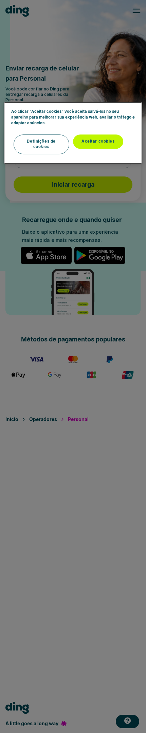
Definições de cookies (41, 144)
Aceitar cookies (98, 141)
